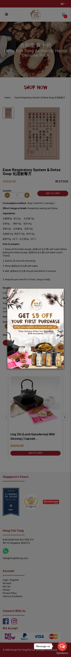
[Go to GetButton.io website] (62, 653)
